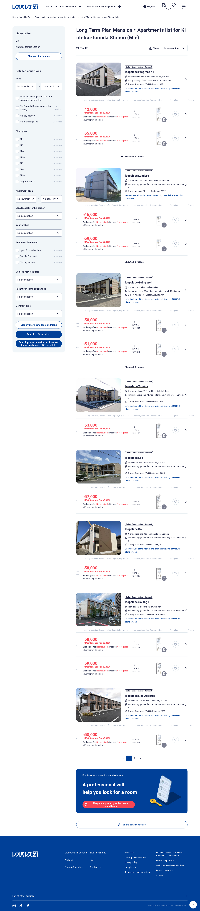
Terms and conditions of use (138, 872)
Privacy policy (131, 862)
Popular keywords (164, 870)
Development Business (135, 857)
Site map (160, 875)
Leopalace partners (165, 860)
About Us (129, 852)
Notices (69, 860)
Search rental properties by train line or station (55, 17)
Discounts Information (76, 852)
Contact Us (96, 867)
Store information (74, 867)
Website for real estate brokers (170, 865)
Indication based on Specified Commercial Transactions (169, 854)
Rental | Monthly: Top (21, 17)
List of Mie (84, 17)
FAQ (92, 860)
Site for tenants (98, 852)
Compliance (130, 867)
